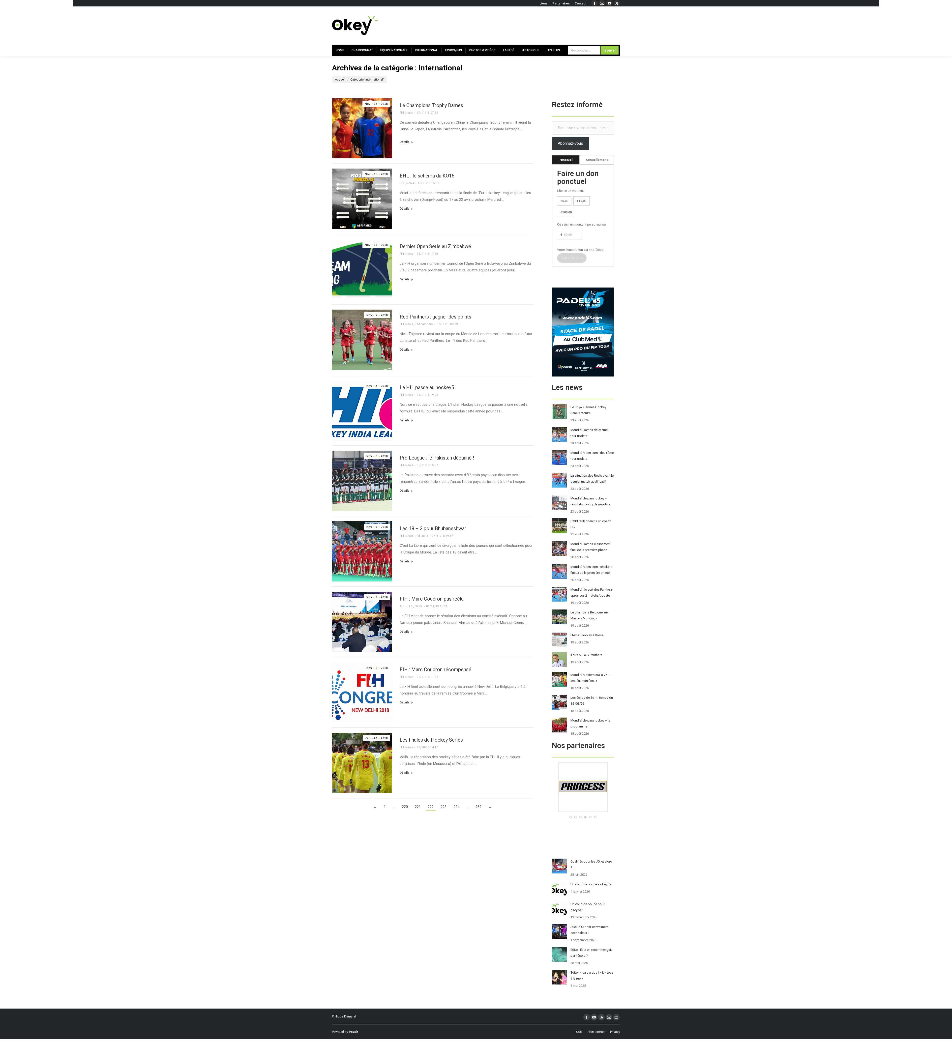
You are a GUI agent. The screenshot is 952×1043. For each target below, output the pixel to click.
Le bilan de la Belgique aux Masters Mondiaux (589, 615)
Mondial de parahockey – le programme (590, 723)
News (409, 113)
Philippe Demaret (344, 1016)
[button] (570, 817)
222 (431, 807)
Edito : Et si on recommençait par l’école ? (591, 952)
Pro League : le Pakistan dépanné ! (437, 458)
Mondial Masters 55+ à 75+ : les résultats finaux (590, 678)
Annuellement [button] (597, 160)
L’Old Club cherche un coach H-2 (590, 524)
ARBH (404, 606)
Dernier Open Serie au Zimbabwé (435, 246)
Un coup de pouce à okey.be (590, 884)
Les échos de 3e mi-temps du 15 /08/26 (591, 700)
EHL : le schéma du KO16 (427, 176)
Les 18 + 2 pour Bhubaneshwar (433, 528)
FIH (402, 113)
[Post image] (559, 411)
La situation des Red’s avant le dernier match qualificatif (592, 478)
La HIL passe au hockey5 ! (428, 387)
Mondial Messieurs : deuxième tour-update (592, 456)
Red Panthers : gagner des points (435, 317)
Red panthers (424, 324)
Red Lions (421, 536)
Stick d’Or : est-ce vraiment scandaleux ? (589, 930)
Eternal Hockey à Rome (586, 635)
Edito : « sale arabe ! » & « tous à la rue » (591, 975)
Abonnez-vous (570, 143)
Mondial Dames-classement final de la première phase (590, 547)
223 (443, 807)
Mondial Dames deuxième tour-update (589, 433)
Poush (353, 1032)
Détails (404, 142)
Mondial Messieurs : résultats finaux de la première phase (591, 570)
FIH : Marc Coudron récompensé (435, 669)
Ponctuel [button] (566, 160)
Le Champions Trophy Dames (431, 105)
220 (405, 807)
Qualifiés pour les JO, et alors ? (591, 864)
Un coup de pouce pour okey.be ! (587, 907)
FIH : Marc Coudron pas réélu (432, 599)
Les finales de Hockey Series (431, 740)
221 (418, 807)
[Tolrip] (583, 811)
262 (478, 807)
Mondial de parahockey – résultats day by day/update (590, 501)
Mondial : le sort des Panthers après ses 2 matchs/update (591, 592)
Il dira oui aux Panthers (586, 655)
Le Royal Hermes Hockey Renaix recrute (588, 410)
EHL (402, 183)
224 (456, 807)
